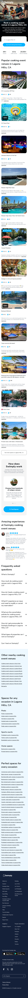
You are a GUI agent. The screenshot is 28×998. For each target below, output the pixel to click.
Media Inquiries (5, 889)
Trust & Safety (5, 912)
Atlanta (16, 934)
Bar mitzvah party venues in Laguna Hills (12, 782)
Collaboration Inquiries (7, 915)
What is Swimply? (8, 574)
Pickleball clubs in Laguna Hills (9, 840)
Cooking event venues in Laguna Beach (11, 671)
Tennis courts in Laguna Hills (9, 737)
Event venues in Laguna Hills (9, 817)
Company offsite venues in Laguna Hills (11, 792)
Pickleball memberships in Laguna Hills (11, 842)
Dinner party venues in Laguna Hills (10, 812)
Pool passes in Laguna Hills (8, 847)
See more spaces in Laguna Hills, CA (14, 452)
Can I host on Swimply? (10, 643)
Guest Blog (5, 894)
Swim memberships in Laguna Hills (10, 857)
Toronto (17, 944)
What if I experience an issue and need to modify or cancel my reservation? (12, 603)
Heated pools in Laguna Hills (9, 721)
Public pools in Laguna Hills (8, 726)
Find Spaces (15, 509)
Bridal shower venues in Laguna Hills (11, 789)
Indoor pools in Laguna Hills (8, 716)
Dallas (16, 941)
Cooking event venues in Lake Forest (11, 679)
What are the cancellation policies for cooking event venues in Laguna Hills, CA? (11, 614)
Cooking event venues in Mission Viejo (11, 681)
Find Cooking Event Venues (15, 44)
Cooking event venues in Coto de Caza (11, 666)
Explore (4, 917)
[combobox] (14, 40)
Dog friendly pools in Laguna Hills (10, 815)
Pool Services (5, 903)
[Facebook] (3, 969)
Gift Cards (4, 891)
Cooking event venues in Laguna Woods (12, 676)
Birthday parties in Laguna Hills (9, 787)
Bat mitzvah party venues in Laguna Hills (12, 784)
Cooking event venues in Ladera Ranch (11, 668)
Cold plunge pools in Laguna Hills (10, 724)
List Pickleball (18, 889)
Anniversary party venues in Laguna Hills (12, 772)
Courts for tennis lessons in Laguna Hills (12, 807)
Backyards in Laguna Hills (8, 749)
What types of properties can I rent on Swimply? (12, 635)
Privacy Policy (5, 984)
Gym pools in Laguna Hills (8, 825)
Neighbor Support (6, 926)
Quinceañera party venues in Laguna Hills (12, 852)
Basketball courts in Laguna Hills (10, 740)
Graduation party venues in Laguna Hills (12, 822)
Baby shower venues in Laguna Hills (11, 774)
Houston (17, 939)
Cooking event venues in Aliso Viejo (10, 663)
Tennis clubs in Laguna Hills (8, 860)
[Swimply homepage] (14, 2)
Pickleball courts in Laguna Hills (10, 735)
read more (6, 101)
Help (3, 909)
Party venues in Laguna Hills (9, 835)
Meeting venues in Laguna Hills (9, 830)
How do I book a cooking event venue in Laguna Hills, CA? (12, 593)
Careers (4, 884)
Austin (16, 936)
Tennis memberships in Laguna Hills (11, 862)
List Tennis (17, 886)
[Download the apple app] (8, 953)
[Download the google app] (19, 953)
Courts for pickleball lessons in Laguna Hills (13, 804)
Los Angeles (18, 926)
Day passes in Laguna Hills (8, 810)
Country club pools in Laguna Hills (10, 799)
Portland (17, 931)
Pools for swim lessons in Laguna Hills (11, 850)
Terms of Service (6, 982)
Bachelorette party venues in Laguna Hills (12, 777)
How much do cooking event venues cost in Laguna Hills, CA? (11, 583)
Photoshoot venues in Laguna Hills (10, 837)
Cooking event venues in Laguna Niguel (11, 673)
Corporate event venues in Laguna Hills (11, 794)
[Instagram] (12, 969)
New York (17, 929)
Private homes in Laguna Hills (9, 751)
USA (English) (6, 976)
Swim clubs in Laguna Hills (8, 855)
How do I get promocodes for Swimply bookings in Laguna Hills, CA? (12, 625)
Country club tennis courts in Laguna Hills (12, 802)
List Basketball (18, 891)
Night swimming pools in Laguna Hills (11, 832)
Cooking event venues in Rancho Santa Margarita (11, 685)
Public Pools (5, 920)
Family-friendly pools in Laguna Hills (11, 820)
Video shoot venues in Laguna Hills (10, 865)
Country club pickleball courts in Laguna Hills (13, 797)
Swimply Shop (5, 886)
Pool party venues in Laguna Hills (10, 845)
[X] (7, 969)
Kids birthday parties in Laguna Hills (11, 827)
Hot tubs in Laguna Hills (7, 719)
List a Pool (17, 884)
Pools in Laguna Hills (7, 713)
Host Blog (4, 896)
